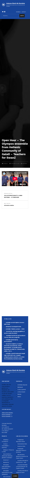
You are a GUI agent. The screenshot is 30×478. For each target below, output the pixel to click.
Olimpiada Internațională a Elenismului (6, 466)
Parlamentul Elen (22, 444)
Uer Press (24, 163)
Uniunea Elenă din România (15, 3)
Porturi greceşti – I (7, 414)
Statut (19, 396)
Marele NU (6, 462)
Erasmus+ (18, 11)
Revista (19, 394)
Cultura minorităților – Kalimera (6, 445)
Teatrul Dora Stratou (7, 412)
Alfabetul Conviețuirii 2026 (13, 326)
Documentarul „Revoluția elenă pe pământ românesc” (7, 455)
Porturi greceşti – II (7, 416)
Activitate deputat (22, 384)
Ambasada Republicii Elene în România (21, 450)
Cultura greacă (22, 389)
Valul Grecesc (7, 476)
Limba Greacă (21, 392)
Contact (24, 11)
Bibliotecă (20, 387)
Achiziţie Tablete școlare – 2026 (15, 329)
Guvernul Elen (21, 446)
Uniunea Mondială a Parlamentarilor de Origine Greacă (21, 466)
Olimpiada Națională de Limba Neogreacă (7, 472)
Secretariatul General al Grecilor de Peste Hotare (22, 456)
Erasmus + (5, 163)
